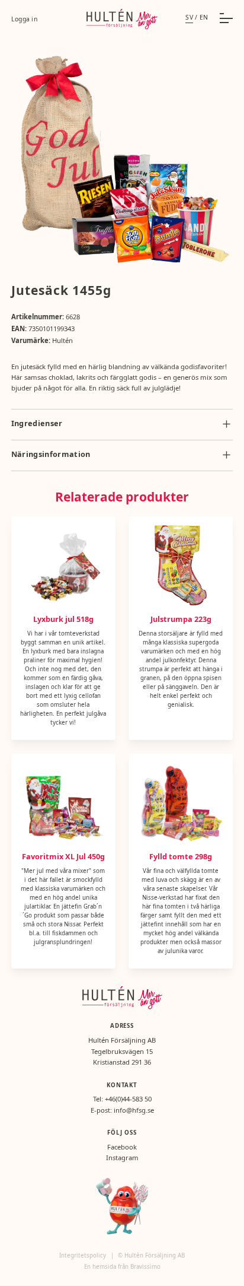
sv (189, 17)
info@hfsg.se (134, 1110)
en (204, 17)
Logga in (24, 19)
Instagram (122, 1157)
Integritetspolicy (83, 1255)
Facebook (122, 1146)
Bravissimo (145, 1267)
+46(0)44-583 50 (128, 1098)
